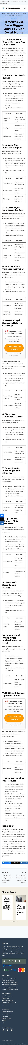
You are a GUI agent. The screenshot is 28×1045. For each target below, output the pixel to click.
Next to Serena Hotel (7, 1000)
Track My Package (6, 1018)
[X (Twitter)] (2, 519)
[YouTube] (11, 1030)
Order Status (5, 1016)
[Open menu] (24, 8)
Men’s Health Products (8, 980)
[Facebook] (2, 515)
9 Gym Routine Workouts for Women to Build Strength (7, 903)
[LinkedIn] (2, 523)
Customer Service (6, 1014)
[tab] (12, 921)
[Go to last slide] (4, 907)
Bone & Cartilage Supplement (9, 987)
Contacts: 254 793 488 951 (9, 1002)
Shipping (4, 1020)
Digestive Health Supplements (9, 982)
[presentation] (21, 899)
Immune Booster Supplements (10, 984)
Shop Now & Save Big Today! (15, 348)
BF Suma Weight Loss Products (10, 989)
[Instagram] (7, 1030)
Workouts (14, 18)
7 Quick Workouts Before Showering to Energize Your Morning (21, 877)
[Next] (24, 907)
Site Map (4, 1005)
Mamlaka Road (5, 998)
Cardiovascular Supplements (9, 978)
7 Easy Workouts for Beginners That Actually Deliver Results (7, 877)
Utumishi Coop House (7, 996)
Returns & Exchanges (7, 1011)
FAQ (3, 1023)
